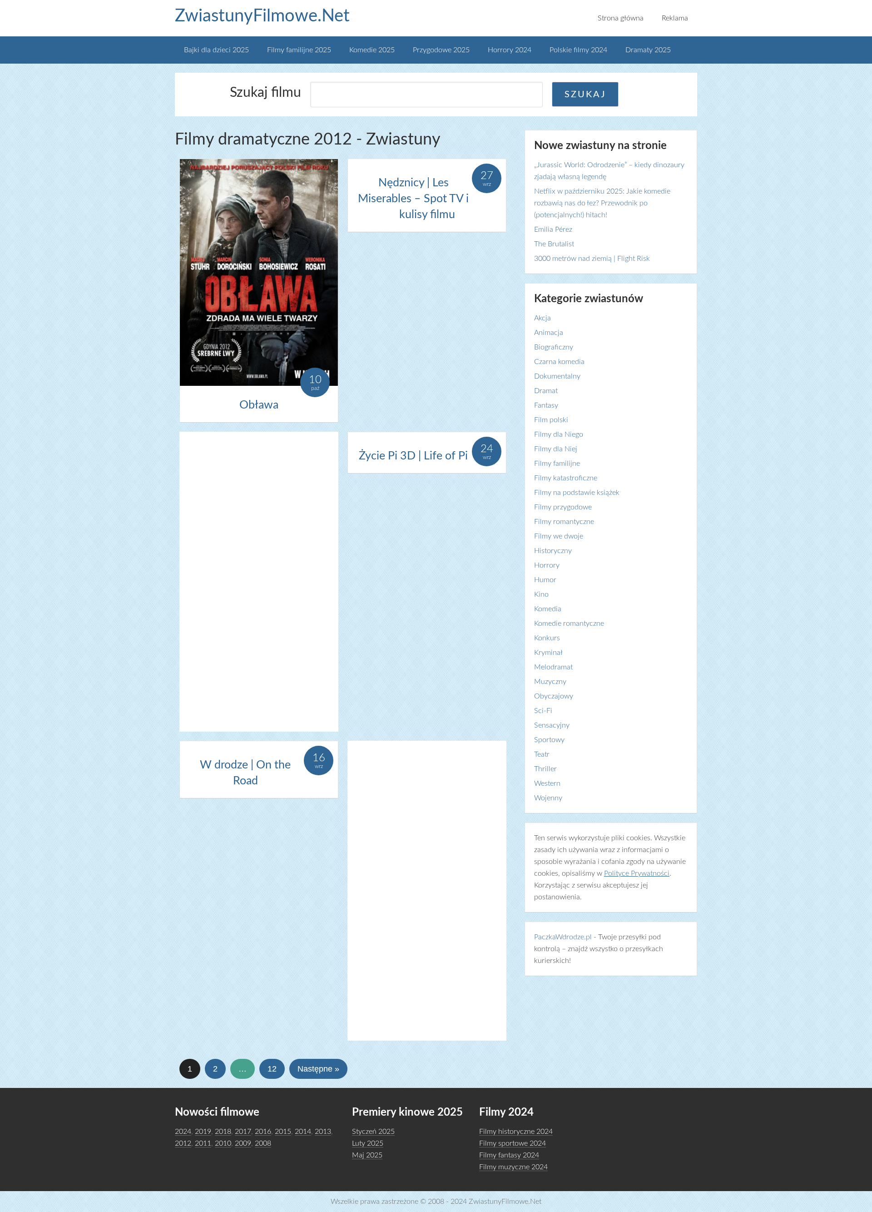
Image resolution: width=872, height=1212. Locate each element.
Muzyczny (550, 681)
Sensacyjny (552, 725)
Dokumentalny (557, 376)
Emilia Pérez (553, 229)
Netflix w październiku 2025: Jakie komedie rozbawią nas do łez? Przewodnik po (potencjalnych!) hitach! (602, 203)
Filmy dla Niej (555, 449)
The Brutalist (554, 244)
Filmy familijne (557, 463)
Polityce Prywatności (636, 873)
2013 (323, 1131)
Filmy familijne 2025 (299, 50)
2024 (183, 1131)
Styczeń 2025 (373, 1131)
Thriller (545, 769)
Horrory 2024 (509, 50)
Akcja (542, 318)
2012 (183, 1143)
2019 (203, 1131)
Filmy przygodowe (563, 507)
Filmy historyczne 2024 (516, 1131)
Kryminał (548, 652)
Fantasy (546, 405)
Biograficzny (553, 347)
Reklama (675, 18)
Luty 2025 (367, 1143)
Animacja (548, 332)
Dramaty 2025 (648, 50)
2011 (203, 1143)
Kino (541, 594)
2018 (223, 1131)
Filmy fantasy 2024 (509, 1155)
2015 (283, 1131)
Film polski (551, 420)
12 (272, 1068)
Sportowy (549, 739)
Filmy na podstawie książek (576, 492)
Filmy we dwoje (558, 536)
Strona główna (621, 18)
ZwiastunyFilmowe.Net (262, 16)
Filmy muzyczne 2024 (513, 1167)
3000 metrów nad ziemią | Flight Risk (592, 258)
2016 (263, 1131)
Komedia (547, 609)
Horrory (547, 565)
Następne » (318, 1068)
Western (547, 783)
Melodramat (553, 667)
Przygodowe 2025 (441, 50)
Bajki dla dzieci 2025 (216, 50)
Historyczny (553, 550)
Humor (545, 580)
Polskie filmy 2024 (578, 50)
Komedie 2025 (372, 50)
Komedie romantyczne (569, 623)
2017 (243, 1131)
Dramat (546, 390)
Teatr (542, 754)
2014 (303, 1131)
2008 (263, 1143)
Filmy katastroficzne (565, 478)
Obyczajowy (553, 696)
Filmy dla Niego (558, 434)
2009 (243, 1143)
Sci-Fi (543, 710)
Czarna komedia (559, 361)
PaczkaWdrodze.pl (563, 937)
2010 (223, 1143)
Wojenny (548, 798)
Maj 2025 (367, 1155)
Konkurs (547, 638)
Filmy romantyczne (564, 521)
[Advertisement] (259, 581)
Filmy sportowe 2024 (512, 1143)
